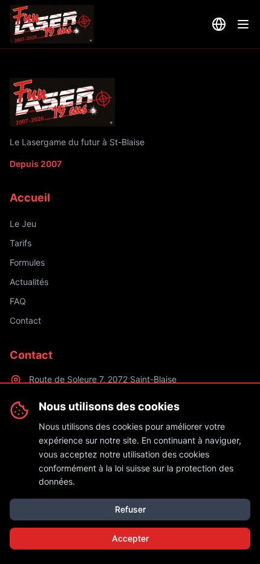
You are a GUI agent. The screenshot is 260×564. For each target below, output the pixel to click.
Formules (27, 262)
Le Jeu (23, 223)
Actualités (29, 282)
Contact (25, 320)
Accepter (130, 538)
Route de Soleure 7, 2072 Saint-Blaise (103, 379)
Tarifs (20, 243)
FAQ (18, 301)
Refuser (130, 509)
